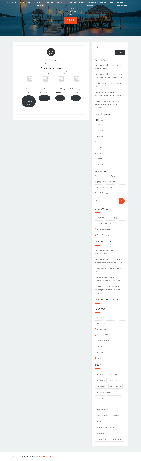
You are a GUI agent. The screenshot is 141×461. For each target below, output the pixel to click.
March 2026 (99, 130)
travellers (116, 416)
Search (97, 47)
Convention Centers (91, 4)
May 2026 (98, 125)
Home (22, 3)
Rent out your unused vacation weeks (72, 8)
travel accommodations (104, 404)
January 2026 (99, 136)
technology (100, 398)
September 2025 (101, 147)
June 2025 (98, 159)
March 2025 (99, 165)
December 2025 (100, 142)
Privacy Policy (49, 456)
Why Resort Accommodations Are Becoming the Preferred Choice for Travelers (107, 104)
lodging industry (115, 380)
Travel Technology (101, 193)
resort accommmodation (105, 392)
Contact (102, 3)
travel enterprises (102, 410)
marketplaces (101, 386)
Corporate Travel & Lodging (105, 176)
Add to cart (60, 98)
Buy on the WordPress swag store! (28, 101)
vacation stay (117, 439)
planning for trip (115, 386)
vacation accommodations (105, 427)
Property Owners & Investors (105, 181)
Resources (61, 3)
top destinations (114, 398)
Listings (30, 3)
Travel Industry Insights (103, 187)
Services (50, 3)
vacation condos (102, 433)
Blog (81, 3)
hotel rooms (101, 380)
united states (101, 421)
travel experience (102, 416)
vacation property (102, 439)
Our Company (40, 4)
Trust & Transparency (122, 4)
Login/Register (10, 3)
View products (44, 98)
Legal (111, 3)
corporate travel (113, 374)
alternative (100, 374)
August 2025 (99, 153)
